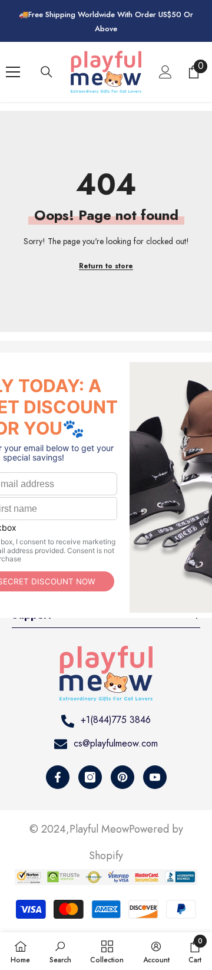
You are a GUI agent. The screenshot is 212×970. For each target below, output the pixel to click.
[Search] (46, 72)
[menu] (13, 72)
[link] (60, 951)
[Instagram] (90, 777)
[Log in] (165, 71)
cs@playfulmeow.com (116, 743)
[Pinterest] (122, 777)
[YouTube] (155, 777)
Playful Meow (99, 829)
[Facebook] (57, 777)
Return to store (106, 266)
